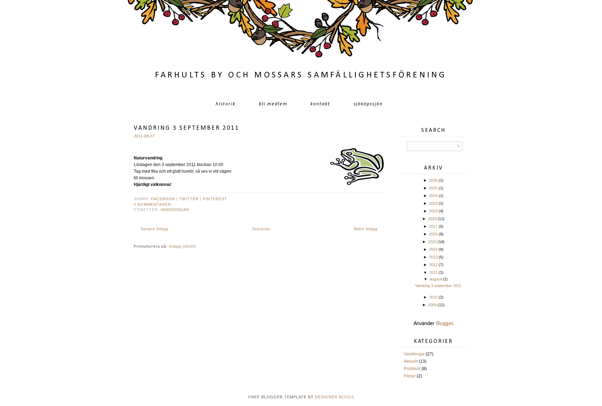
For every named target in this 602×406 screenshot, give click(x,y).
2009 (432, 305)
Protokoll (412, 368)
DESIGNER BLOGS (334, 397)
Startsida (261, 229)
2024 (433, 196)
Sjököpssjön (368, 104)
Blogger (444, 323)
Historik (226, 104)
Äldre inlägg (366, 229)
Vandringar (175, 210)
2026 (433, 180)
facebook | (165, 199)
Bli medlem (273, 104)
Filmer (410, 376)
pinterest (215, 199)
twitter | (191, 199)
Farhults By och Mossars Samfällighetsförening (301, 75)
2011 (433, 272)
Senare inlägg (154, 229)
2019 (433, 211)
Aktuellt (411, 361)
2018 (432, 219)
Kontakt (320, 104)
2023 (433, 203)
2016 (433, 234)
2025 (433, 188)
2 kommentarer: (153, 204)
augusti (436, 279)
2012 (433, 265)
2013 (433, 257)
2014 (433, 249)
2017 (433, 226)
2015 (432, 242)
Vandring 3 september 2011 (186, 128)
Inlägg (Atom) (182, 246)
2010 (433, 297)
